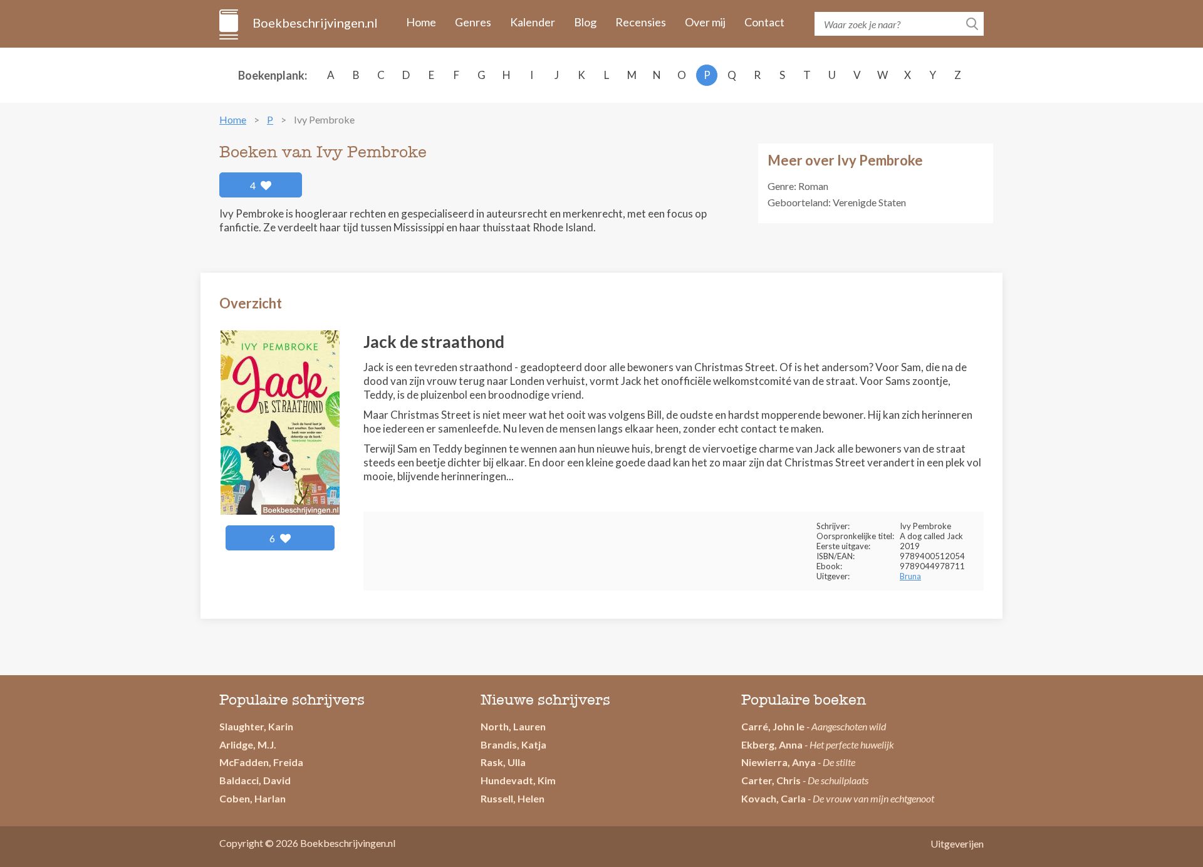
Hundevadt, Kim (518, 780)
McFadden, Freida (261, 762)
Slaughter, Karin (256, 726)
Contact (764, 22)
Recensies (640, 22)
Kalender (532, 22)
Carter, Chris (771, 780)
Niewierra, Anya (778, 762)
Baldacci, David (255, 780)
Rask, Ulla (503, 762)
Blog (585, 22)
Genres (473, 22)
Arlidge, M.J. (247, 744)
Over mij (705, 22)
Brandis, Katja (513, 744)
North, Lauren (513, 726)
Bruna (910, 576)
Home (421, 22)
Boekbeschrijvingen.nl (314, 22)
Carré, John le (773, 726)
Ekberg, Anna (772, 744)
